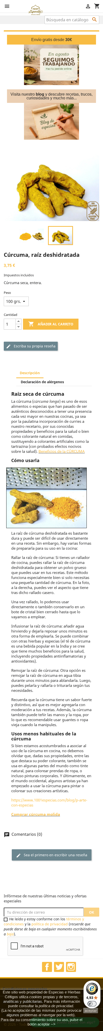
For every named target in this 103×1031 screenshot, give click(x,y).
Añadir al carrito (50, 324)
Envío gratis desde (51, 40)
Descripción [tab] (30, 372)
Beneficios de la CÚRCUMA (61, 451)
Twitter (59, 967)
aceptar (91, 1010)
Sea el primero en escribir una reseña (51, 855)
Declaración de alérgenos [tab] (42, 381)
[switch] (92, 1003)
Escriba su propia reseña (31, 346)
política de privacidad (50, 924)
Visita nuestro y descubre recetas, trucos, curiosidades (51, 96)
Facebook (47, 967)
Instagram (71, 967)
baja (10, 934)
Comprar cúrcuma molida (35, 814)
